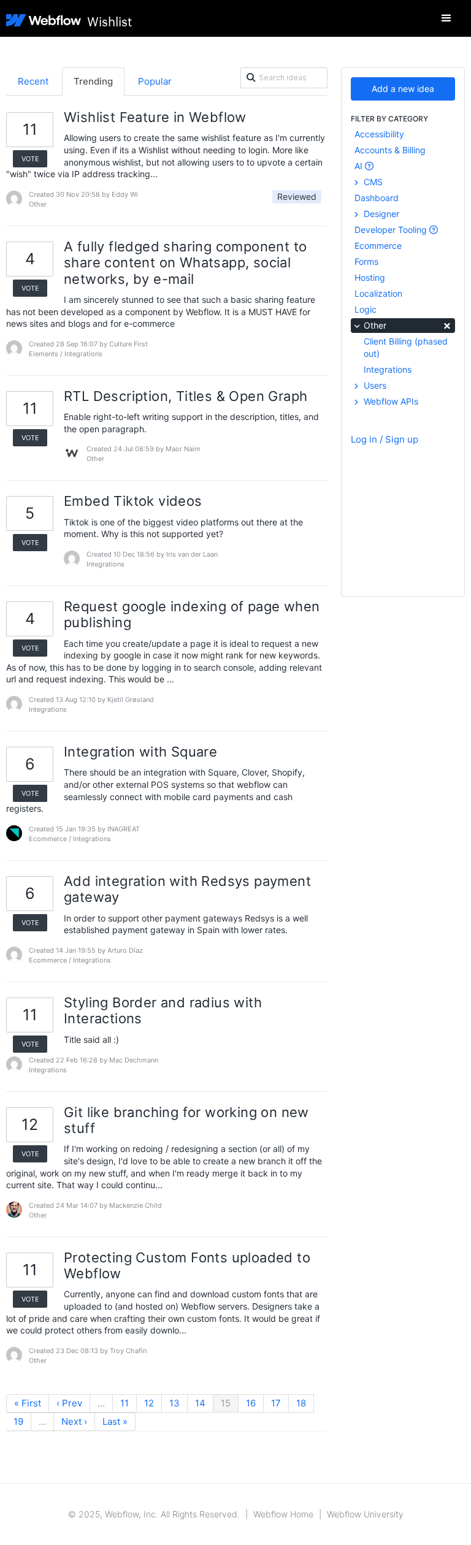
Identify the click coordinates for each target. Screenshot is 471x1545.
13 (174, 1403)
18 (301, 1403)
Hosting (369, 277)
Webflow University (365, 1514)
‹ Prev (69, 1403)
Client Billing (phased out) (406, 347)
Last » (115, 1421)
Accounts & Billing (390, 150)
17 (276, 1403)
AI (359, 166)
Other (406, 324)
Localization (378, 293)
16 (251, 1403)
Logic (365, 309)
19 (18, 1421)
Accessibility (379, 134)
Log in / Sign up (384, 439)
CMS (372, 182)
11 (124, 1403)
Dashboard (376, 198)
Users (373, 385)
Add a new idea (403, 88)
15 (226, 1403)
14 (200, 1403)
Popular (155, 81)
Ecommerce (378, 245)
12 (149, 1403)
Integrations (388, 369)
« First (27, 1403)
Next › (74, 1421)
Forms (366, 261)
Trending (93, 81)
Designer (380, 213)
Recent (33, 81)
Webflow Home (283, 1514)
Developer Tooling (391, 229)
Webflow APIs (389, 401)
